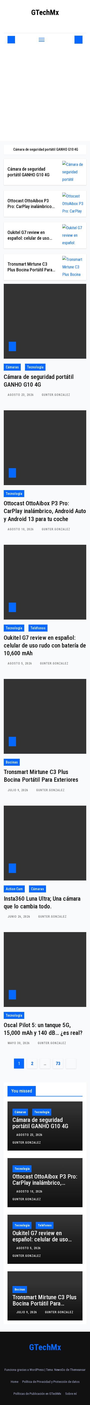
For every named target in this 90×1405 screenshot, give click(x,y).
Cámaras (12, 367)
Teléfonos (38, 628)
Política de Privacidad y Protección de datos (51, 1382)
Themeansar (78, 1370)
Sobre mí (71, 1394)
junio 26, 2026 (19, 916)
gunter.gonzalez (56, 395)
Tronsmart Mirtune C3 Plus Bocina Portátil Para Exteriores (30, 269)
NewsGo (59, 1370)
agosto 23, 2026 (21, 395)
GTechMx (45, 12)
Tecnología (35, 367)
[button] (69, 39)
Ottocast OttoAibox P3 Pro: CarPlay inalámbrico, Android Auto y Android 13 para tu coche (45, 511)
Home (14, 1382)
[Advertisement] (45, 93)
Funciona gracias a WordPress (24, 1370)
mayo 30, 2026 (19, 1043)
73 (58, 1063)
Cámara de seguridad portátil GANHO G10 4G (40, 1123)
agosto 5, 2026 (20, 663)
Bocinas (12, 762)
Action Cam (14, 889)
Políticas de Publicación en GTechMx (37, 1394)
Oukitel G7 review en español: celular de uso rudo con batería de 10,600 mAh (45, 645)
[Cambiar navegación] (41, 39)
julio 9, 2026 (18, 790)
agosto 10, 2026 (21, 529)
